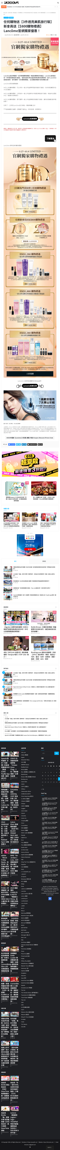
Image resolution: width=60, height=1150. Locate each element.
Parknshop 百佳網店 (26, 948)
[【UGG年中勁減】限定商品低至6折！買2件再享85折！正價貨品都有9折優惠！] (14, 914)
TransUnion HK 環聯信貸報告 (28, 995)
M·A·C (22, 908)
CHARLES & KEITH (26, 793)
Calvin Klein (24, 781)
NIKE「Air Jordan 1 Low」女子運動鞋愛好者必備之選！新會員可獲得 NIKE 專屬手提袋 (14, 864)
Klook (22, 886)
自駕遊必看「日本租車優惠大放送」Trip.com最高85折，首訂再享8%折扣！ (24, 6)
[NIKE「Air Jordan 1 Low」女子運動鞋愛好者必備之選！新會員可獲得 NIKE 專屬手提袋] (14, 851)
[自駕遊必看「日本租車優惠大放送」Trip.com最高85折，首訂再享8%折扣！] (8, 590)
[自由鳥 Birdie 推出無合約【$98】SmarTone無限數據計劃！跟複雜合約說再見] (5, 1078)
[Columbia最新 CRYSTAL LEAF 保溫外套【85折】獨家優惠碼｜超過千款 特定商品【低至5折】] (14, 785)
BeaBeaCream (24, 767)
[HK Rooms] (11, 2)
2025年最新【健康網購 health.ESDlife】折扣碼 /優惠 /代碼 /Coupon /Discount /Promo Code (49, 881)
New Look (23, 937)
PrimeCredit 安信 (25, 956)
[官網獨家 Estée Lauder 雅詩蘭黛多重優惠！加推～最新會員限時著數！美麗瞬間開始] (30, 517)
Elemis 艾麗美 (24, 830)
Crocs (22, 823)
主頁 (6, 12)
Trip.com (23, 1000)
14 (53, 775)
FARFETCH (24, 837)
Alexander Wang (25, 759)
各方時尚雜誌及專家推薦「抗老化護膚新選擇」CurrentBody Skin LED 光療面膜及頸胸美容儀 (11, 524)
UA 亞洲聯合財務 (25, 1007)
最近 (15, 561)
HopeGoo (23, 864)
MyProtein (23, 930)
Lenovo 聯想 (24, 896)
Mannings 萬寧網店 (26, 913)
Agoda (22, 757)
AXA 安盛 (23, 762)
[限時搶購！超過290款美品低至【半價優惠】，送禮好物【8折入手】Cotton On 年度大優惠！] (5, 785)
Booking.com (24, 779)
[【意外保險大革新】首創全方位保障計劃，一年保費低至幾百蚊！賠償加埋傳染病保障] (14, 1043)
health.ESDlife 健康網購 (27, 854)
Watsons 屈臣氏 (25, 1014)
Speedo (23, 985)
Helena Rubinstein (25, 857)
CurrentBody (24, 825)
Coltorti (23, 813)
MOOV (22, 925)
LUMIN (23, 905)
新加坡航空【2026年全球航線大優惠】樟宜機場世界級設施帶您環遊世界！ (31, 581)
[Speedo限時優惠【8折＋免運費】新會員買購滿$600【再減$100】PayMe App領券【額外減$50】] (8, 597)
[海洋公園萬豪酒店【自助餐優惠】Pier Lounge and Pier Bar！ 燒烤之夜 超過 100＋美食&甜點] (8, 703)
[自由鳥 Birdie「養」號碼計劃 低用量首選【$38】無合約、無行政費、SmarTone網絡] (5, 1108)
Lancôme (6, 17)
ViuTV (22, 1009)
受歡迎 (44, 561)
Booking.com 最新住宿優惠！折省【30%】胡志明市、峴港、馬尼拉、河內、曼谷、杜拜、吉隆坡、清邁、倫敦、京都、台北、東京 (43, 655)
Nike (22, 940)
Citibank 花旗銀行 (25, 801)
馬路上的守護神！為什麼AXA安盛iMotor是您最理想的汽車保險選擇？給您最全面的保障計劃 (5, 1056)
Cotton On (23, 818)
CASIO (22, 784)
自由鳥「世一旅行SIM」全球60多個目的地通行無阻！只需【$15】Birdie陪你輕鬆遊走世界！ (14, 1091)
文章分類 (10, 12)
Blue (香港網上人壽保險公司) (28, 772)
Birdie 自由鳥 (24, 769)
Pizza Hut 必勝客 (25, 953)
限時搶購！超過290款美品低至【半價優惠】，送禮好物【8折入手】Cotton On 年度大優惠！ (5, 799)
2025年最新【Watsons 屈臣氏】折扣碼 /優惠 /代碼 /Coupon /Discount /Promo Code (50, 866)
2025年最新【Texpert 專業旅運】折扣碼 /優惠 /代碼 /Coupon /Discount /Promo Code (49, 856)
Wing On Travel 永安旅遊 (27, 1017)
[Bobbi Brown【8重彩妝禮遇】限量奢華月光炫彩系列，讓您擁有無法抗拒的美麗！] (43, 618)
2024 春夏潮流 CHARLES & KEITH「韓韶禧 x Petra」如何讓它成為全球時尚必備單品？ (14, 897)
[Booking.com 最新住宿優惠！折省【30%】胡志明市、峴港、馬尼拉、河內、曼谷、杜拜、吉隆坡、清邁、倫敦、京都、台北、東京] (43, 643)
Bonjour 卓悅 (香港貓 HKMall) (28, 776)
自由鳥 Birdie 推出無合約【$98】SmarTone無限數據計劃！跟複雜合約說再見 (5, 1090)
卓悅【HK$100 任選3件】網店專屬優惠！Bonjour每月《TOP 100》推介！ (16, 654)
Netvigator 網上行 (25, 935)
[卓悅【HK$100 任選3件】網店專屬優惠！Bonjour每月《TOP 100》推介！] (16, 643)
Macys (23, 910)
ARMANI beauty (25, 764)
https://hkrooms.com (48, 1142)
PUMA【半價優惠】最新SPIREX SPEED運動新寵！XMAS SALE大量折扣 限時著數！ (5, 895)
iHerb (22, 869)
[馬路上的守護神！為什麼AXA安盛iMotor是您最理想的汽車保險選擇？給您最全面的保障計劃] (5, 1043)
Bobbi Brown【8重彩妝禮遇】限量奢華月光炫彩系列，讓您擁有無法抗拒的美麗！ (43, 629)
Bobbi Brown (24, 774)
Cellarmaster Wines (26, 791)
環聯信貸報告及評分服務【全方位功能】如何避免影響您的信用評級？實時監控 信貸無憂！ (5, 1027)
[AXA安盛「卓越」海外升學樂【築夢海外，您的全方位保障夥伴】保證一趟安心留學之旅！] (8, 576)
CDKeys (23, 789)
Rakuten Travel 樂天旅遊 (27, 966)
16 (59, 775)
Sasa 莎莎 (23, 978)
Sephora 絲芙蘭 (25, 970)
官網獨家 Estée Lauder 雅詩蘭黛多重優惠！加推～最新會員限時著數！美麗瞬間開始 (29, 524)
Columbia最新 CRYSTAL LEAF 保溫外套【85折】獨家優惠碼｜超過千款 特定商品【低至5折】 (14, 799)
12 (48, 775)
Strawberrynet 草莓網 (26, 987)
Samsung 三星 (24, 968)
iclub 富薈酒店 (24, 867)
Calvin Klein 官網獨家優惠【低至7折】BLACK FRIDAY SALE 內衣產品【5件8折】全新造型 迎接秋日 (14, 832)
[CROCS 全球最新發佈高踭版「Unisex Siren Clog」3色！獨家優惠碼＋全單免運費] (14, 754)
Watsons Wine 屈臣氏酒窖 (27, 1012)
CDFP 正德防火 (25, 786)
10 (42, 775)
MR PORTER (24, 927)
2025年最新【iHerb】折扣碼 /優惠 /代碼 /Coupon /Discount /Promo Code (49, 818)
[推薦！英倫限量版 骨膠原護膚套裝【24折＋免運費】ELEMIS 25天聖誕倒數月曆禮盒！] (48, 517)
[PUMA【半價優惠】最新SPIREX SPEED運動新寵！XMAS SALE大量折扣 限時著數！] (5, 883)
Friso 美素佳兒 (24, 842)
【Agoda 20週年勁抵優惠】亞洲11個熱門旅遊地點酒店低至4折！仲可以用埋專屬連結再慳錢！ (16, 629)
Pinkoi (22, 951)
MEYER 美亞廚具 (25, 920)
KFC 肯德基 (24, 881)
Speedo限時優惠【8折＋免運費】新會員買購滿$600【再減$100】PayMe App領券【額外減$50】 (5, 768)
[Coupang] (30, 464)
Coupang (30, 450)
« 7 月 (42, 789)
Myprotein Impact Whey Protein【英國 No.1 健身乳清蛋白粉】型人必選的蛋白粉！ (34, 687)
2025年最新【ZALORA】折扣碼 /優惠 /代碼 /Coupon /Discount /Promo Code (50, 876)
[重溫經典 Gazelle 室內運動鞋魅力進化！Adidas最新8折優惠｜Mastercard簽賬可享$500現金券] (5, 914)
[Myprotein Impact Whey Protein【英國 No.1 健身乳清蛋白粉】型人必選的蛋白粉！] (8, 689)
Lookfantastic (24, 901)
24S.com (23, 752)
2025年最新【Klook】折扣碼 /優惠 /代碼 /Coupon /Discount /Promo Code (49, 828)
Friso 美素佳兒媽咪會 (26, 845)
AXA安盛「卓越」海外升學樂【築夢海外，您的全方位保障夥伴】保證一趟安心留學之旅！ (14, 1027)
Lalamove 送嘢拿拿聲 (26, 888)
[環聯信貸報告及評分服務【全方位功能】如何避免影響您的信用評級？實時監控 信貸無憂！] (8, 569)
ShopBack (23, 973)
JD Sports (23, 876)
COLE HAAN (24, 811)
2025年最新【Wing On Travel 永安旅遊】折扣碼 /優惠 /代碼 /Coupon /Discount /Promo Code (50, 871)
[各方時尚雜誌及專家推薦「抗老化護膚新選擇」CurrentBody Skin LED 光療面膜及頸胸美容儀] (12, 517)
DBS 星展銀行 (24, 828)
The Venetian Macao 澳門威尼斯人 (29, 992)
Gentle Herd (24, 847)
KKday (22, 884)
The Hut (23, 990)
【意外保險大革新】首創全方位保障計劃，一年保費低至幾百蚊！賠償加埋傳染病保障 (14, 1055)
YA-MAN (23, 1019)
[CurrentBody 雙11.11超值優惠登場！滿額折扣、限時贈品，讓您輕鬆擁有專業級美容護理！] (14, 979)
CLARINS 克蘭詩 (25, 798)
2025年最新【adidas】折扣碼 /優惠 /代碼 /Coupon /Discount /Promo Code (50, 799)
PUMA (22, 958)
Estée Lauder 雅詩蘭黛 (26, 832)
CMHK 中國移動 (25, 806)
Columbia (23, 815)
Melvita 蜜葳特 (24, 918)
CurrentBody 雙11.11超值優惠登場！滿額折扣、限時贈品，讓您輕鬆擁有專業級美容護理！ (15, 992)
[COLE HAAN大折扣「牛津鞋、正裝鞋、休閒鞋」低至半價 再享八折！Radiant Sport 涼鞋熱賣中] (5, 817)
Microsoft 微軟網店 (26, 922)
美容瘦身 (15, 12)
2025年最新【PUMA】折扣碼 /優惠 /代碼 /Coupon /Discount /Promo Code (50, 847)
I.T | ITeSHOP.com (25, 871)
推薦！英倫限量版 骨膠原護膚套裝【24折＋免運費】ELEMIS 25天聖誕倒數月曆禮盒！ (48, 524)
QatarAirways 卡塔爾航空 (27, 963)
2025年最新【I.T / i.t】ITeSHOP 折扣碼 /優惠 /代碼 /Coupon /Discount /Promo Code (50, 814)
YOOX (22, 1021)
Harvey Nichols (25, 852)
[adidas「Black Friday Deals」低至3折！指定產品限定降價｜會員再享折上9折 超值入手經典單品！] (5, 851)
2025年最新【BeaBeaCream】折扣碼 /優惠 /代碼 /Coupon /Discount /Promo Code (49, 804)
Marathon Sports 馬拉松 (27, 915)
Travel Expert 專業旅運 (26, 997)
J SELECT (23, 874)
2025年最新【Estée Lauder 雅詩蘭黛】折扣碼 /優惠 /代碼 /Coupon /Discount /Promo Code (49, 809)
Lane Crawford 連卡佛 (26, 893)
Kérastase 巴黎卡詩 (26, 879)
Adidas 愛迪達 (24, 755)
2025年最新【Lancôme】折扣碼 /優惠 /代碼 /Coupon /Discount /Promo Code (30, 438)
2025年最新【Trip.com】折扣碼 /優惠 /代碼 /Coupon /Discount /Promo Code (50, 861)
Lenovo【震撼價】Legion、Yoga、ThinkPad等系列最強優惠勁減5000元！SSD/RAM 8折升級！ (14, 1123)
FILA (22, 840)
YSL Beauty (24, 1024)
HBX (22, 859)
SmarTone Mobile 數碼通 (27, 983)
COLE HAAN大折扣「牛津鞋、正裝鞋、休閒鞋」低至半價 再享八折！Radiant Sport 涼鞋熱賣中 (5, 833)
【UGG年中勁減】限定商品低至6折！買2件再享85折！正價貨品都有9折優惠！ (14, 926)
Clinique (23, 803)
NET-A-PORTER (25, 932)
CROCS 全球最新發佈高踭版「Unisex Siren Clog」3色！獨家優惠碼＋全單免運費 (14, 767)
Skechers (23, 975)
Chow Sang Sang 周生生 (27, 796)
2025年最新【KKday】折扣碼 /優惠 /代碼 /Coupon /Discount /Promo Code (50, 823)
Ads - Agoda (30, 533)
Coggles (23, 808)
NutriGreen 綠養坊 (25, 942)
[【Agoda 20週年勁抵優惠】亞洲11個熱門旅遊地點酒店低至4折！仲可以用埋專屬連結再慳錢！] (16, 618)
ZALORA (23, 1026)
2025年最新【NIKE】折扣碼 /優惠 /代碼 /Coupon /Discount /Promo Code (50, 842)
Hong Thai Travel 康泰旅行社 (28, 862)
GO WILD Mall (24, 849)
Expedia (23, 835)
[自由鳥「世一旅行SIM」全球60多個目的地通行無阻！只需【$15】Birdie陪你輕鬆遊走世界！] (14, 1078)
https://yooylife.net (32, 1142)
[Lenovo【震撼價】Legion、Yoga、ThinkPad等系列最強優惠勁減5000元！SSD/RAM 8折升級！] (14, 1108)
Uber (22, 1002)
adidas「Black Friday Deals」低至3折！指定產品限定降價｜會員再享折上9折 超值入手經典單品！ (5, 865)
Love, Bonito (24, 903)
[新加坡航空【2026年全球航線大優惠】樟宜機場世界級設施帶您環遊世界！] (8, 583)
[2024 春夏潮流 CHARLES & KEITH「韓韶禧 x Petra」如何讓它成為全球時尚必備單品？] (14, 883)
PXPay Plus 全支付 (26, 961)
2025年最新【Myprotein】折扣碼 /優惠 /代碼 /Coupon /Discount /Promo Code (50, 838)
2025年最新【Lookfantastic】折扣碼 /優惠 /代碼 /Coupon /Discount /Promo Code (50, 833)
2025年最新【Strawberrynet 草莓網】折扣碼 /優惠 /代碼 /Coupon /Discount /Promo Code (50, 851)
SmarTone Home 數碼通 (27, 980)
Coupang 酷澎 (24, 820)
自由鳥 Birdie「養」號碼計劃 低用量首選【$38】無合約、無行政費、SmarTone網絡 (5, 1122)
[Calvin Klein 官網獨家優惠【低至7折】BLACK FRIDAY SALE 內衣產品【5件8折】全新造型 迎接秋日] (14, 817)
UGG (22, 1004)
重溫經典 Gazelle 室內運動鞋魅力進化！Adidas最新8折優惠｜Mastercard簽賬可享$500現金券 (5, 927)
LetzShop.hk (24, 898)
